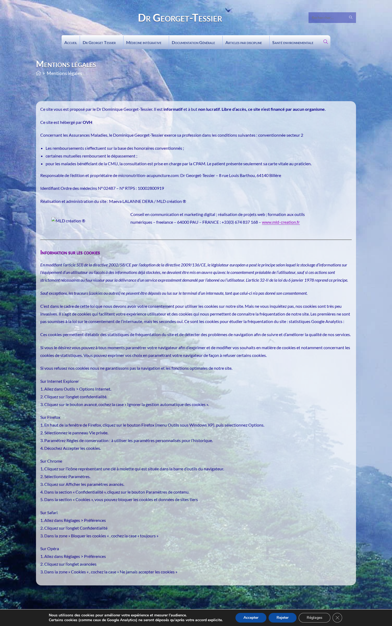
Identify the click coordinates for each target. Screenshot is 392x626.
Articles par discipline (243, 42)
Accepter (250, 617)
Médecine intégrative (143, 42)
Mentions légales (64, 73)
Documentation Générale (193, 42)
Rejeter (283, 617)
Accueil (70, 42)
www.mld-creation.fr (281, 222)
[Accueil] (38, 73)
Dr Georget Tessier (99, 42)
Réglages (314, 617)
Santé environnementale (292, 42)
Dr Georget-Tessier (180, 17)
